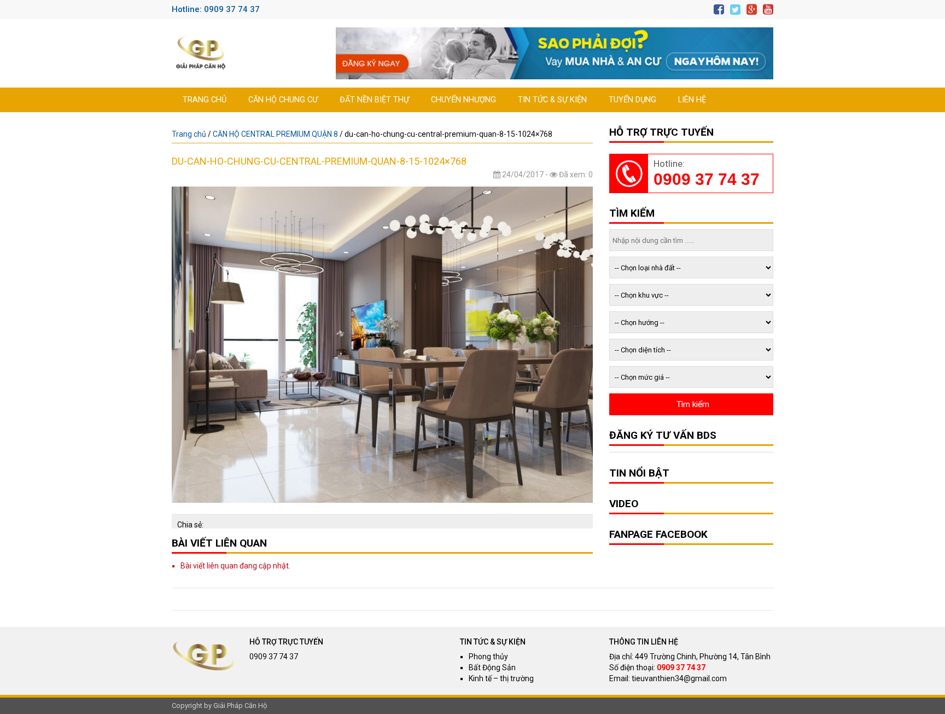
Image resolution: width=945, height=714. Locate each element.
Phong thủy (488, 656)
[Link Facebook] (719, 9)
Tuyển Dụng (632, 100)
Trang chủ (204, 100)
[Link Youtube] (768, 9)
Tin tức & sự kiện (552, 100)
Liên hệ (692, 100)
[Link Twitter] (735, 9)
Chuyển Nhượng (463, 100)
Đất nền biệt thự (374, 100)
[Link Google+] (751, 9)
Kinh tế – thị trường (501, 678)
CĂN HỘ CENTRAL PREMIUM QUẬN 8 (275, 134)
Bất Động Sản (492, 667)
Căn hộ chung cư (283, 100)
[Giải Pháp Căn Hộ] (201, 53)
